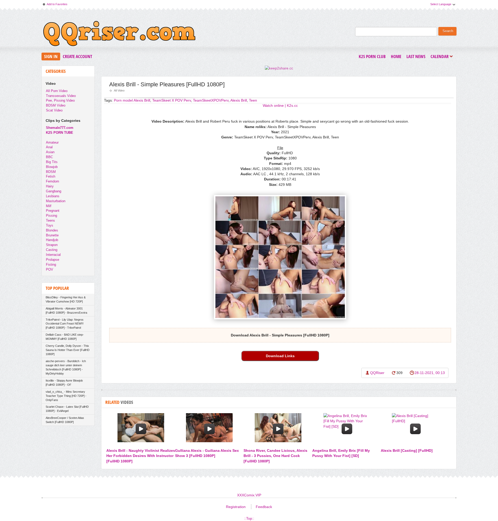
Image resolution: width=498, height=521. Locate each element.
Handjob (52, 240)
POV (49, 269)
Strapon (52, 245)
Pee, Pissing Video (60, 100)
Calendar (441, 56)
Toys (49, 225)
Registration (236, 507)
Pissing (51, 215)
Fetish (50, 176)
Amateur (52, 142)
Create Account (77, 56)
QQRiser (377, 373)
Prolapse (52, 260)
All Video (119, 90)
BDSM (51, 172)
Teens (50, 220)
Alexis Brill (238, 100)
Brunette (52, 235)
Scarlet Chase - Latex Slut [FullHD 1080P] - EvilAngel (67, 408)
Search (447, 31)
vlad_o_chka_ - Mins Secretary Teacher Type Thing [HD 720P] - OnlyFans (66, 396)
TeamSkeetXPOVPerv (211, 100)
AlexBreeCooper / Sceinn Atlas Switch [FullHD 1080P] (65, 420)
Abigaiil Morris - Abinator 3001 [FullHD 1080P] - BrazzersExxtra (66, 310)
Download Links (280, 356)
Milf (48, 206)
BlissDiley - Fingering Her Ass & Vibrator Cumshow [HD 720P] (66, 299)
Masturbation (55, 201)
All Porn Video (56, 91)
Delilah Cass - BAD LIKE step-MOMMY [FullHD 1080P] (65, 336)
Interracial (53, 255)
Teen (253, 100)
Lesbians (52, 196)
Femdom (52, 181)
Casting (51, 250)
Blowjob (52, 167)
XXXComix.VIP (249, 495)
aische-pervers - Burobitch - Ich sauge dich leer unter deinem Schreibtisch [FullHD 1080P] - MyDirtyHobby (66, 367)
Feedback (264, 507)
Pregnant (52, 211)
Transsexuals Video (61, 96)
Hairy (50, 186)
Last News (415, 56)
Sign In (51, 56)
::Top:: (249, 518)
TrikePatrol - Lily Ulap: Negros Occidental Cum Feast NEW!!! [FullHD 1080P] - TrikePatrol (65, 323)
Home (396, 56)
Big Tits (52, 162)
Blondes (52, 230)
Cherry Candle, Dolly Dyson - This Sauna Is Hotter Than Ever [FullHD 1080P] (67, 350)
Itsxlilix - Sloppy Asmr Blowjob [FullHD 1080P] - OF (64, 382)
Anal (49, 147)
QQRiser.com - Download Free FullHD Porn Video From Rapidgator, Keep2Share (119, 34)
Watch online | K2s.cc (280, 105)
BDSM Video (55, 105)
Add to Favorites (54, 5)
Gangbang (53, 191)
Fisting (51, 264)
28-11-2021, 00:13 (429, 373)
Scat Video (54, 110)
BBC (49, 157)
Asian (50, 152)
